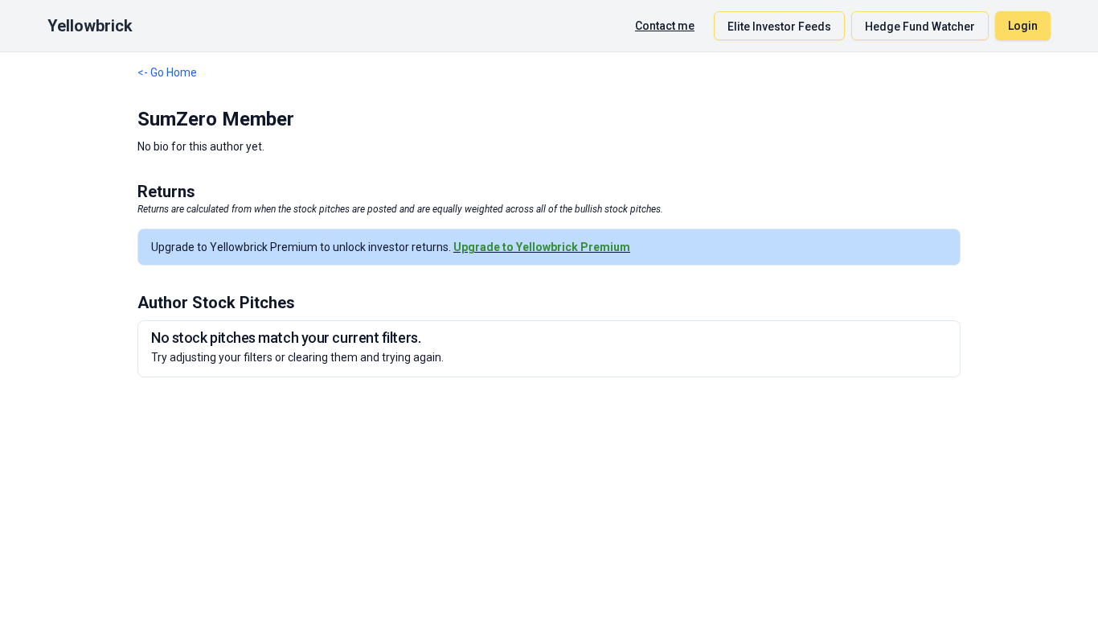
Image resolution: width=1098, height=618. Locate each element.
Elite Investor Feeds (779, 26)
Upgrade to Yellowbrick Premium (541, 247)
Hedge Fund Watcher (920, 26)
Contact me (664, 25)
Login (1023, 25)
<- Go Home (167, 72)
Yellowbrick (90, 25)
